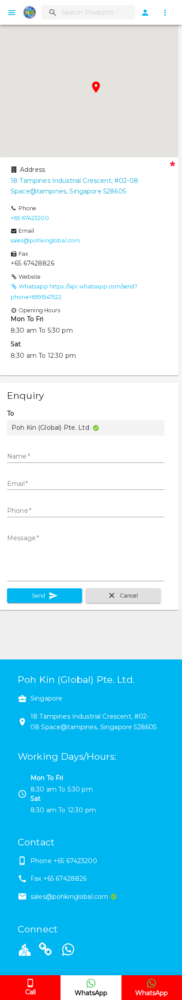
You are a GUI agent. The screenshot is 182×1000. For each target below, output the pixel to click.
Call (30, 992)
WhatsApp (91, 993)
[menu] (12, 13)
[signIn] (145, 13)
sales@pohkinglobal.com (45, 240)
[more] (165, 13)
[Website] (45, 951)
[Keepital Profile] (25, 949)
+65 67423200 (30, 218)
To (10, 413)
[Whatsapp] (68, 951)
